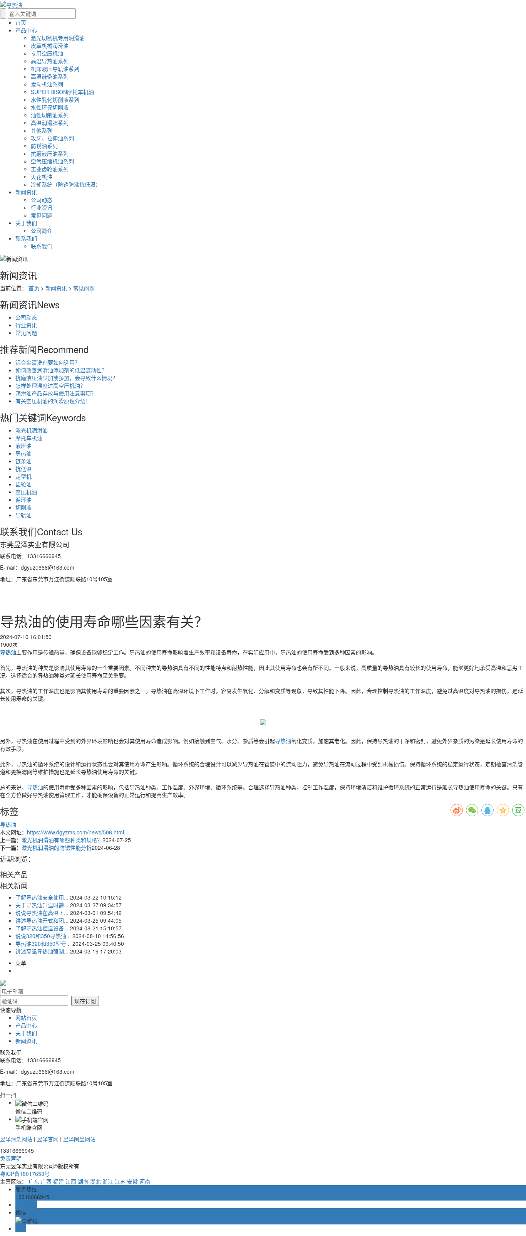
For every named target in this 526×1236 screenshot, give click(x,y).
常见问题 (41, 215)
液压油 (23, 445)
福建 (58, 1181)
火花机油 (41, 176)
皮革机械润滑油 (50, 45)
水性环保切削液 (50, 107)
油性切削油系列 (50, 115)
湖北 (95, 1181)
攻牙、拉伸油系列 (52, 138)
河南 (144, 1181)
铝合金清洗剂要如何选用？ (47, 362)
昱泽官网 (48, 1139)
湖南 (83, 1181)
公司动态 (41, 199)
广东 (33, 1181)
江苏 (120, 1181)
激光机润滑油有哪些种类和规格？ (62, 840)
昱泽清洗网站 (16, 1139)
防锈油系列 (44, 146)
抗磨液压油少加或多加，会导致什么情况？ (66, 378)
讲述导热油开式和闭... (42, 920)
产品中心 (26, 1025)
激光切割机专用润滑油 (58, 38)
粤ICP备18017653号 (25, 1173)
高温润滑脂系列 (50, 122)
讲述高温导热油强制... (42, 951)
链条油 (23, 461)
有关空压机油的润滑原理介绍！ (53, 401)
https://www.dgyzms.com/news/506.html (75, 832)
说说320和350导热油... (43, 936)
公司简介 (41, 230)
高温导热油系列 (50, 61)
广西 (46, 1181)
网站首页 (26, 1017)
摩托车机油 (28, 438)
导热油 (23, 453)
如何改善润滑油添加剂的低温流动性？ (61, 370)
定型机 (23, 476)
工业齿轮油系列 (50, 169)
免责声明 (11, 1158)
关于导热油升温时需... (42, 905)
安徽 (132, 1181)
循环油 (23, 499)
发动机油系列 (47, 84)
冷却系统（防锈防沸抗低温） (66, 184)
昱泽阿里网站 (79, 1139)
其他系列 (41, 130)
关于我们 (26, 1033)
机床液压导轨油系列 (55, 68)
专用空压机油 (47, 53)
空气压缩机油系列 (52, 161)
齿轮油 (23, 484)
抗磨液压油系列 (50, 153)
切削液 (23, 507)
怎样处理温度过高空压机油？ (50, 385)
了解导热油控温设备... (42, 928)
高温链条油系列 (50, 76)
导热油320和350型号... (43, 943)
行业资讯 (41, 207)
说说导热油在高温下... (42, 912)
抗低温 (23, 469)
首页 (33, 288)
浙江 (107, 1181)
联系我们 (41, 246)
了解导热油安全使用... (42, 897)
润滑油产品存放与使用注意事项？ (55, 393)
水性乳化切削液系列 (55, 99)
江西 (70, 1181)
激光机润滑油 (31, 430)
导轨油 (23, 515)
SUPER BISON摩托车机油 (62, 92)
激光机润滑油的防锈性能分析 (57, 847)
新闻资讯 (56, 288)
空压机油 (26, 492)
